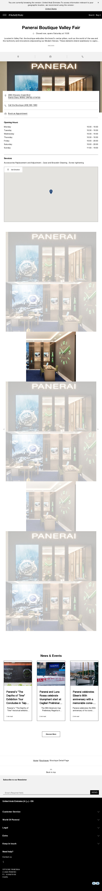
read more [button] (51, 45)
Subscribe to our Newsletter (15, 779)
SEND (95, 792)
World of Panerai (10, 819)
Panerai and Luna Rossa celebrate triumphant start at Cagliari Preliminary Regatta (50, 698)
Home (35, 761)
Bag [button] (98, 15)
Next (98, 429)
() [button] (17, 801)
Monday (7, 127)
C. (7, 857)
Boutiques (44, 761)
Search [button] (92, 15)
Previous (4, 429)
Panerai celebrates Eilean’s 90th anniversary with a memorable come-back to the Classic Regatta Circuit (84, 698)
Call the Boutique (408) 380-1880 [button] (22, 105)
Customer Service (11, 811)
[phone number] (51, 862)
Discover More (51, 734)
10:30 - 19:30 (92, 127)
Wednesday (9, 134)
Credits (5, 877)
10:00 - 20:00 (92, 141)
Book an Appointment (17, 113)
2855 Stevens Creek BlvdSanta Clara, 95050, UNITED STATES (24, 96)
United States (51, 8)
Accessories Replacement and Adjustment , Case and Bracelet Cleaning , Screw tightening (44, 163)
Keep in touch (9, 843)
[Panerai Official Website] (16, 15)
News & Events (51, 655)
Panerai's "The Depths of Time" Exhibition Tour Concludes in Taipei (17, 697)
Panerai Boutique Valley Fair (51, 27)
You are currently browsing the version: (34, 2)
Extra (5, 835)
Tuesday (8, 130)
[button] (83, 56)
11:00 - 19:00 (92, 148)
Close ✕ (98, 2)
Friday (6, 141)
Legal (5, 827)
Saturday (8, 144)
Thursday (8, 137)
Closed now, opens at (52, 33)
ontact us (8, 857)
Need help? (7, 851)
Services (8, 158)
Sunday (7, 148)
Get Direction (15, 169)
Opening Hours (11, 122)
